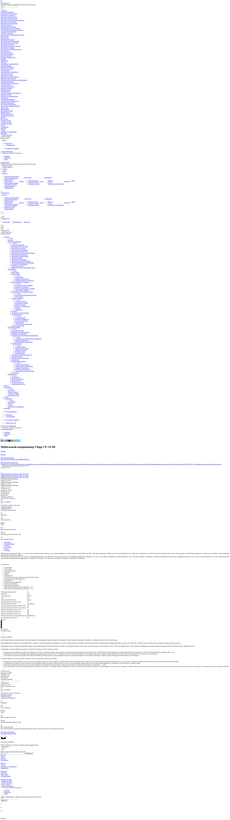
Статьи (3, 765)
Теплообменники (20, 317)
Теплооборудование (18, 330)
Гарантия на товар (6, 781)
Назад (11, 238)
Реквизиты (4, 771)
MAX (6, 159)
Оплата (6, 548)
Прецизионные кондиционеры (138, 464)
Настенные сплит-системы (9, 464)
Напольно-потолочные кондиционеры (75, 464)
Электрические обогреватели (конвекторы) (28, 339)
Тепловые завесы (20, 347)
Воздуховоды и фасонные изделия (25, 295)
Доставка (7, 550)
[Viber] (12, 441)
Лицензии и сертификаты (9, 766)
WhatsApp (7, 158)
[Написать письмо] (12, 166)
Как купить (11, 390)
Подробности (5, 493)
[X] (9, 441)
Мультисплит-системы (24, 464)
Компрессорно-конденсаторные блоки (209, 464)
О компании (11, 402)
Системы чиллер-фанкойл (178, 464)
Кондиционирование (18, 245)
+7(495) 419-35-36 (6, 135)
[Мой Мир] (7, 441)
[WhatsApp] (14, 441)
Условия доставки (6, 507)
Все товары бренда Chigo (8, 733)
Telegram (7, 156)
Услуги (3, 757)
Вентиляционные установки (24, 285)
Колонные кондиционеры (95, 464)
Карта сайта (4, 774)
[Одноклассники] (4, 441)
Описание (7, 542)
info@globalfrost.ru (7, 151)
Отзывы (6, 545)
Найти (3, 800)
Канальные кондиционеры (55, 464)
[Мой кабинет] (1, 215)
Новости (3, 763)
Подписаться (29, 753)
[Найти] (2, 8)
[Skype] (17, 441)
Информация (5, 768)
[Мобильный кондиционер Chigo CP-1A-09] (14, 474)
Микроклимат (16, 377)
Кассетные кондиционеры (39, 464)
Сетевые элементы (21, 301)
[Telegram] (13, 166)
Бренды (3, 758)
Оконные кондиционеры (121, 464)
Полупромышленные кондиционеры (159, 464)
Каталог (10, 240)
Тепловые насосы (108, 464)
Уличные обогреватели (22, 364)
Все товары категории (7, 732)
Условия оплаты (6, 776)
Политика (4, 773)
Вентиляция (15, 272)
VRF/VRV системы (192, 464)
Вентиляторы (19, 277)
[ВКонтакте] (2, 441)
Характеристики (9, 544)
